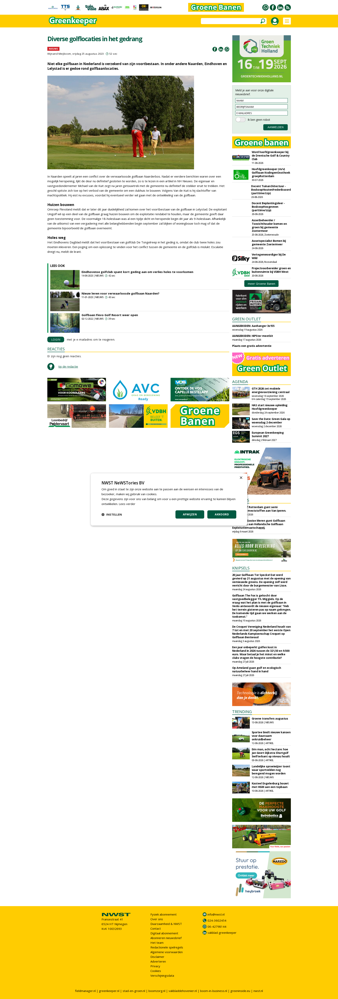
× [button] (240, 477)
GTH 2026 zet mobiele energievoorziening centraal (270, 390)
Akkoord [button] (222, 514)
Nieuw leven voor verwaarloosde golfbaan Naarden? (120, 293)
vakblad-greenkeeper (222, 933)
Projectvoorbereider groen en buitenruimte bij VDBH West (271, 270)
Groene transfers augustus (270, 718)
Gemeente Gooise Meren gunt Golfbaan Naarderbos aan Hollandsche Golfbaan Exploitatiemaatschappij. (258, 524)
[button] (112, 514)
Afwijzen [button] (190, 514)
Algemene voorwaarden (166, 952)
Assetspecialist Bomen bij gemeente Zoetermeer (269, 242)
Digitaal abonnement (164, 933)
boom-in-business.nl (213, 991)
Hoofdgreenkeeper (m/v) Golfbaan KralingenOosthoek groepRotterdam (271, 172)
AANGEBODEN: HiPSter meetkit (252, 336)
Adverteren (158, 961)
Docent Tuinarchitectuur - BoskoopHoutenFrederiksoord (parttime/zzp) (271, 189)
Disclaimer (157, 957)
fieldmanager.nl (85, 991)
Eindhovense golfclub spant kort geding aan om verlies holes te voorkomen (137, 272)
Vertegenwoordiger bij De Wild (269, 256)
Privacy (155, 966)
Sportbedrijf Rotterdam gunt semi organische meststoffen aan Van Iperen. (259, 508)
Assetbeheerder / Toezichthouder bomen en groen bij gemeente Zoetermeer (269, 225)
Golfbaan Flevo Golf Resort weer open (110, 315)
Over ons (156, 919)
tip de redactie (68, 366)
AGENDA (240, 381)
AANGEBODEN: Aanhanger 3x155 (253, 326)
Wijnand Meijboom (59, 53)
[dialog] (169, 499)
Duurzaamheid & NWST (166, 924)
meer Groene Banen (261, 284)
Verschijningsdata (162, 975)
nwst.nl (258, 991)
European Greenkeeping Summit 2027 (268, 434)
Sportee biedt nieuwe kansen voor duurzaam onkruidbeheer (271, 735)
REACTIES (56, 349)
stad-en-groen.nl (134, 991)
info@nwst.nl (216, 914)
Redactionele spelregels (166, 947)
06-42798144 (217, 926)
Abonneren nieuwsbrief (166, 938)
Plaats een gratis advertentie (251, 346)
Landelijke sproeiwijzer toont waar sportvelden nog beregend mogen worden (271, 769)
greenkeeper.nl (109, 991)
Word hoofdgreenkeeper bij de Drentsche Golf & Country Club (271, 155)
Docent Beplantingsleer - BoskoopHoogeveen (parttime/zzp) (268, 206)
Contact (155, 928)
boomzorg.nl (156, 991)
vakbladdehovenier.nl (183, 991)
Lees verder (127, 504)
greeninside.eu (240, 991)
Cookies (155, 971)
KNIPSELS (241, 568)
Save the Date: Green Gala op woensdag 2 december (271, 420)
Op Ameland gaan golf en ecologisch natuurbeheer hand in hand (256, 669)
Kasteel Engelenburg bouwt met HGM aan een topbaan (270, 785)
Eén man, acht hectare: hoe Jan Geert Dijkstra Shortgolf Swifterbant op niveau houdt (271, 752)
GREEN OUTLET (246, 319)
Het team (157, 943)
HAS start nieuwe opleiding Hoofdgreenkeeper (270, 407)
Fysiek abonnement (163, 914)
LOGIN (55, 339)
